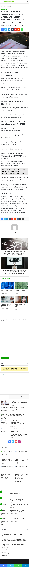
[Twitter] (5, 219)
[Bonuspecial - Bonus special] (8, 1)
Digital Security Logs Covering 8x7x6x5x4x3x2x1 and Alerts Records (20, 306)
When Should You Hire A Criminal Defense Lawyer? (21, 461)
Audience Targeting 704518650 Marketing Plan (6, 305)
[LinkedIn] (7, 219)
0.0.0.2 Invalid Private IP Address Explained (7, 291)
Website (3, 347)
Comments (23, 396)
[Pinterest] (12, 219)
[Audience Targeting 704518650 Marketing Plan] (7, 299)
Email (2, 341)
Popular (13, 396)
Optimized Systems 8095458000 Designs (20, 291)
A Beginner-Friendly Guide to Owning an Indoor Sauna (6, 476)
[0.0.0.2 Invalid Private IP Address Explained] (7, 285)
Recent (4, 396)
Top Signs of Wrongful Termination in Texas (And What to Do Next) (18, 402)
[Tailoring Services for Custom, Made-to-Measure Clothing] (4, 513)
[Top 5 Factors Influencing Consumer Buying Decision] (4, 506)
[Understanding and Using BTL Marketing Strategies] (4, 493)
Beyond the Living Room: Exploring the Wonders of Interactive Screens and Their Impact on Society (18, 499)
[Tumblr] (10, 219)
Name (2, 336)
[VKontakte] (18, 219)
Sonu (4, 25)
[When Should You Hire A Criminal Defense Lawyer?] (5, 410)
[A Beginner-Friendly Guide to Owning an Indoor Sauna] (5, 416)
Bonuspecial (8, 6)
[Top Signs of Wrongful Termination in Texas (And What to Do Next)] (5, 402)
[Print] (23, 219)
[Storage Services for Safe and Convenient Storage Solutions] (4, 521)
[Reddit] (15, 219)
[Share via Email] (20, 219)
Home (3, 6)
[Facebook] (2, 219)
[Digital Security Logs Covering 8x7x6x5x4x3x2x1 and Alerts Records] (21, 299)
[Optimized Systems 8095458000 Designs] (21, 285)
